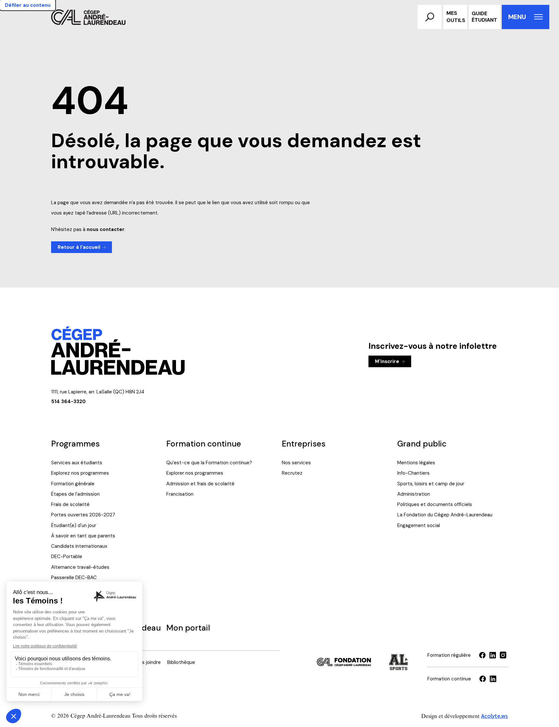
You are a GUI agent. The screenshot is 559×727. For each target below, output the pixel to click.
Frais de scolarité (70, 504)
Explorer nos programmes (194, 473)
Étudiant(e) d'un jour (73, 525)
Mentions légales (416, 462)
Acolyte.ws (494, 715)
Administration (413, 494)
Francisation (179, 494)
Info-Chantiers (413, 473)
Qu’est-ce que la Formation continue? (209, 462)
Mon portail (188, 627)
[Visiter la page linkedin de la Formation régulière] (493, 655)
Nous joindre (147, 662)
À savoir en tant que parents (83, 536)
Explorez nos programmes (80, 473)
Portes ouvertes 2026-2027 (83, 515)
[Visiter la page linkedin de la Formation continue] (493, 679)
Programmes (75, 443)
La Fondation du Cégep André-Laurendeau (444, 515)
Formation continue (203, 443)
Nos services (296, 462)
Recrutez (292, 473)
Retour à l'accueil (79, 247)
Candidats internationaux (79, 546)
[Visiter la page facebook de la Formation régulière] (482, 655)
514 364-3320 (68, 401)
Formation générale (72, 483)
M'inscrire (387, 361)
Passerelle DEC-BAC (74, 577)
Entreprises (303, 443)
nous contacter (106, 229)
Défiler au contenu (27, 5)
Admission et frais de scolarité (200, 483)
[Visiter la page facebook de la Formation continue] (483, 679)
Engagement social (418, 525)
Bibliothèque (181, 662)
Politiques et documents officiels (434, 504)
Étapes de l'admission (75, 494)
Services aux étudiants (76, 462)
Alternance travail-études (80, 567)
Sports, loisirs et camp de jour (430, 483)
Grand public (421, 443)
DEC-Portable (66, 556)
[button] (430, 17)
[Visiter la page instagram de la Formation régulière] (503, 655)
